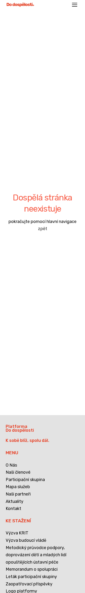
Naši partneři (18, 494)
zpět (42, 228)
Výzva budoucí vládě (26, 540)
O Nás (11, 465)
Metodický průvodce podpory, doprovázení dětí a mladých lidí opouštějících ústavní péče (36, 555)
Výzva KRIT (17, 533)
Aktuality (14, 501)
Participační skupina (25, 479)
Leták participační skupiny (31, 576)
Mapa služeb (18, 486)
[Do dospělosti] (20, 5)
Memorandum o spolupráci (32, 569)
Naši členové (18, 472)
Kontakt (13, 508)
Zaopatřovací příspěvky (29, 584)
